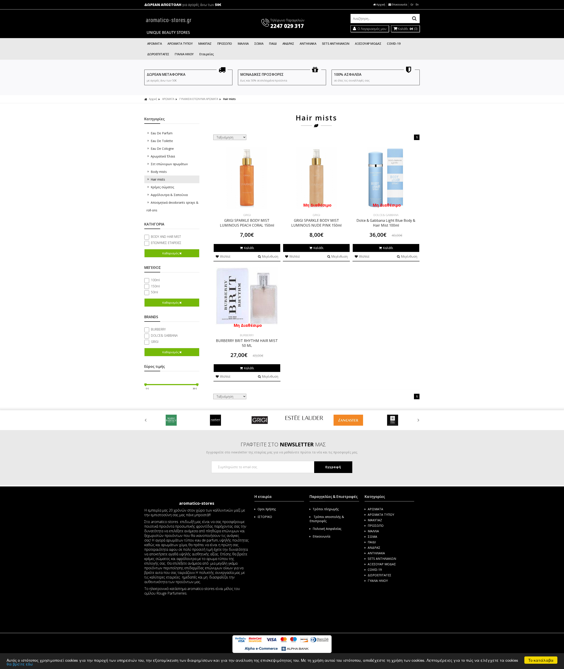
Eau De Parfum (162, 133)
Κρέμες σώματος (162, 187)
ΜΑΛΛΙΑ (243, 43)
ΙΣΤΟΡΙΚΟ (265, 517)
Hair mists (158, 179)
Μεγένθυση (270, 256)
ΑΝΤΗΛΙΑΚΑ (308, 43)
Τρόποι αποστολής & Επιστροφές (327, 519)
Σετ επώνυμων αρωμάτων (169, 164)
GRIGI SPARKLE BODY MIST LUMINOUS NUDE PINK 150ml (316, 223)
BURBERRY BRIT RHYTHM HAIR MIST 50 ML (247, 343)
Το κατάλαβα (540, 660)
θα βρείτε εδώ (20, 664)
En (417, 4)
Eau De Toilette (162, 141)
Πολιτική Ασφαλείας (327, 529)
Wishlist (225, 256)
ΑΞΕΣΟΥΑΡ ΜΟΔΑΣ (368, 43)
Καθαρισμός (170, 253)
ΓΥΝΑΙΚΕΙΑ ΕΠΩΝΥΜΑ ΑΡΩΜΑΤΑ (198, 99)
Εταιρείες (206, 54)
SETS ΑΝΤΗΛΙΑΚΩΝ (335, 43)
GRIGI (154, 342)
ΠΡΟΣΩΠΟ (224, 43)
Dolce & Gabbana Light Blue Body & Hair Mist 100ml (385, 223)
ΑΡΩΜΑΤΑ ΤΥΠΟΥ (180, 43)
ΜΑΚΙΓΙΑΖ (205, 43)
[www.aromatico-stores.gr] (168, 35)
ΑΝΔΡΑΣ (288, 43)
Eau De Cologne (162, 148)
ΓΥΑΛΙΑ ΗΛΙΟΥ (184, 54)
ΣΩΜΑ (258, 43)
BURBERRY (158, 329)
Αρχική (380, 4)
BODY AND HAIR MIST (166, 237)
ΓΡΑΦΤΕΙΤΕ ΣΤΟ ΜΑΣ (283, 444)
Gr (412, 4)
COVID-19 (393, 43)
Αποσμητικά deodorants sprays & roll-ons (173, 206)
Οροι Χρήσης (267, 509)
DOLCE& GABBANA (164, 335)
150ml (155, 286)
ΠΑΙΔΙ (272, 43)
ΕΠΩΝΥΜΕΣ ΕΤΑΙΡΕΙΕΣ (166, 243)
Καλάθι (249, 248)
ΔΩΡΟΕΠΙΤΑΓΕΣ (158, 54)
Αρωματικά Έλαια (163, 156)
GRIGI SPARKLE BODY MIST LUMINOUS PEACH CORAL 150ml (247, 223)
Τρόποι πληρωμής (326, 509)
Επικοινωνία (399, 4)
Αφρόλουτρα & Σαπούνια (169, 195)
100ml (155, 280)
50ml (154, 292)
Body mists (159, 172)
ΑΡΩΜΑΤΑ (154, 43)
